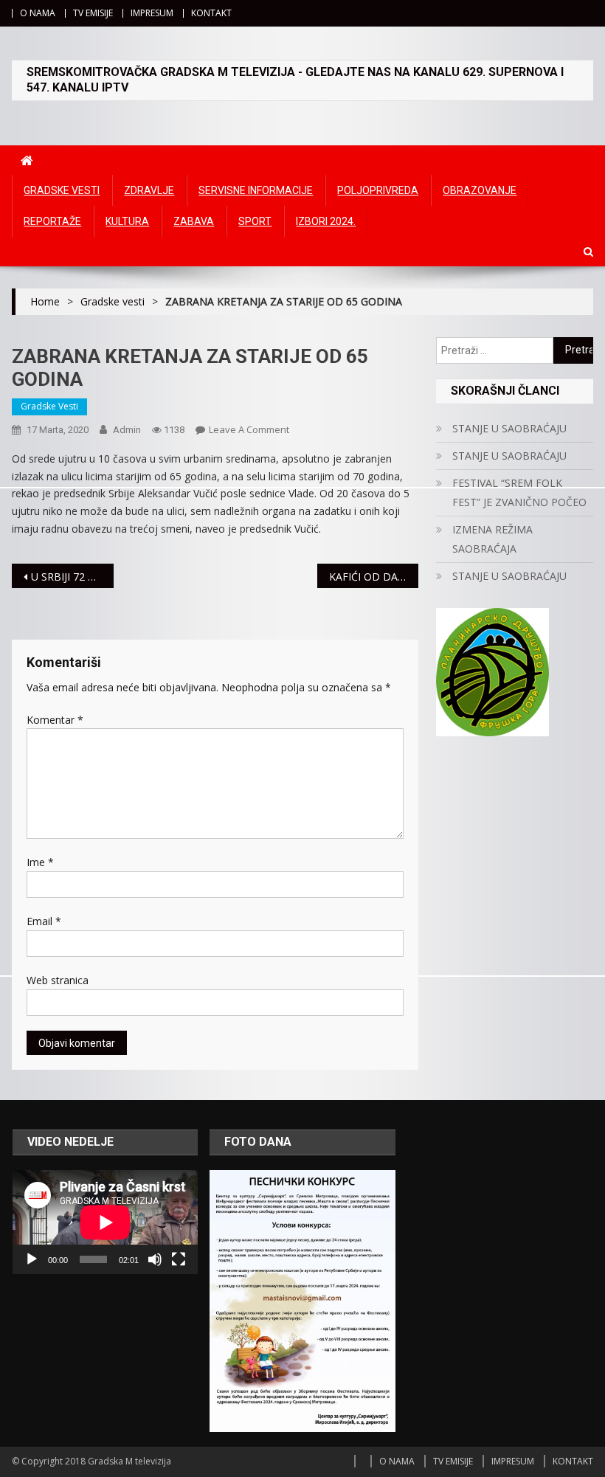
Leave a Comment (249, 429)
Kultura (127, 221)
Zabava (193, 221)
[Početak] (31, 1259)
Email (44, 921)
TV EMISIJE (93, 13)
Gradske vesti (62, 190)
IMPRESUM (152, 13)
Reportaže (52, 221)
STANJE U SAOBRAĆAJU (509, 428)
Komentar (55, 720)
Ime (40, 862)
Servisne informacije (255, 190)
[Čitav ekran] (178, 1259)
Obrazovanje (479, 190)
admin (127, 429)
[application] (105, 1222)
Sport (255, 221)
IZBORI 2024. (326, 221)
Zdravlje (149, 190)
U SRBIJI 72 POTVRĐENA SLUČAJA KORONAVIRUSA (72, 577)
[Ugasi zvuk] (155, 1259)
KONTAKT (211, 13)
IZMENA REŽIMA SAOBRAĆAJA (492, 539)
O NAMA (37, 13)
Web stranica (58, 980)
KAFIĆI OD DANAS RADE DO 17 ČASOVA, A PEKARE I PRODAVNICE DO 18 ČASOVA (374, 577)
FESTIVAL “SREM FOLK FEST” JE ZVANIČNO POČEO (519, 492)
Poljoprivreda (377, 190)
